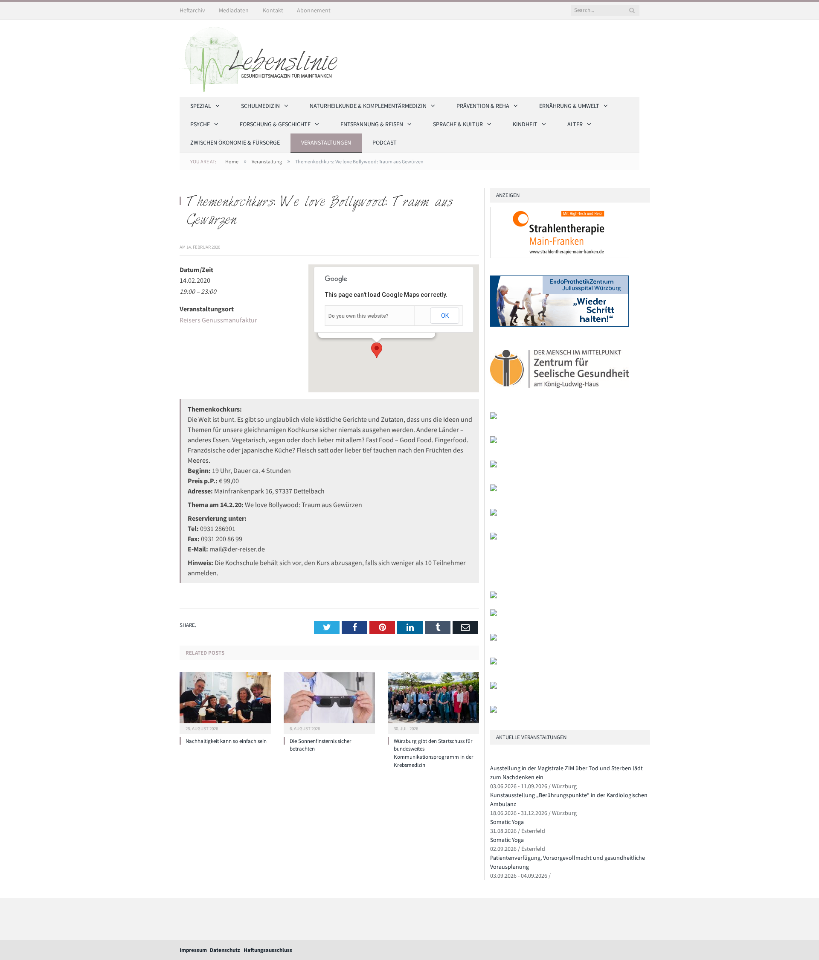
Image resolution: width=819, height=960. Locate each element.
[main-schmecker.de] (493, 513)
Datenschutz (225, 950)
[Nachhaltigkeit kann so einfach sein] (225, 702)
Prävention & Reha (482, 106)
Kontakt (273, 10)
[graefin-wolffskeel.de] (493, 489)
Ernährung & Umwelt (569, 106)
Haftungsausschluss (268, 950)
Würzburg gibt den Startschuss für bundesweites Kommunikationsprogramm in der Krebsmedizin (433, 753)
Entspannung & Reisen (371, 124)
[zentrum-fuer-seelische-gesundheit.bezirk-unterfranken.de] (559, 393)
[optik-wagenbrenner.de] (493, 465)
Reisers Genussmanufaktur (218, 320)
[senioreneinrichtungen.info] (493, 686)
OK (445, 315)
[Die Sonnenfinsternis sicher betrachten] (329, 702)
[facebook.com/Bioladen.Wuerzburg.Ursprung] (493, 662)
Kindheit (525, 124)
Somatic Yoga (507, 822)
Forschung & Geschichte (275, 124)
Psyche (200, 124)
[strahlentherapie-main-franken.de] (559, 256)
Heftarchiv (192, 10)
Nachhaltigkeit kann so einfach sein (226, 741)
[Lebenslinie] (263, 57)
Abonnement (314, 10)
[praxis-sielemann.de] (493, 537)
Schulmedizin (260, 106)
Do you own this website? (358, 316)
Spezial (200, 106)
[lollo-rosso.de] (493, 614)
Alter (575, 124)
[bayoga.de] (493, 441)
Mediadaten (234, 10)
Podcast (384, 142)
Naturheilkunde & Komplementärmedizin (368, 106)
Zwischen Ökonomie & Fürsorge (235, 142)
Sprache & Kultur (458, 124)
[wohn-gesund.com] (493, 417)
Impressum (193, 950)
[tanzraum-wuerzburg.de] (493, 638)
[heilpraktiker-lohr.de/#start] (493, 710)
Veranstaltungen (326, 142)
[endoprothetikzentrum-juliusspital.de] (559, 324)
